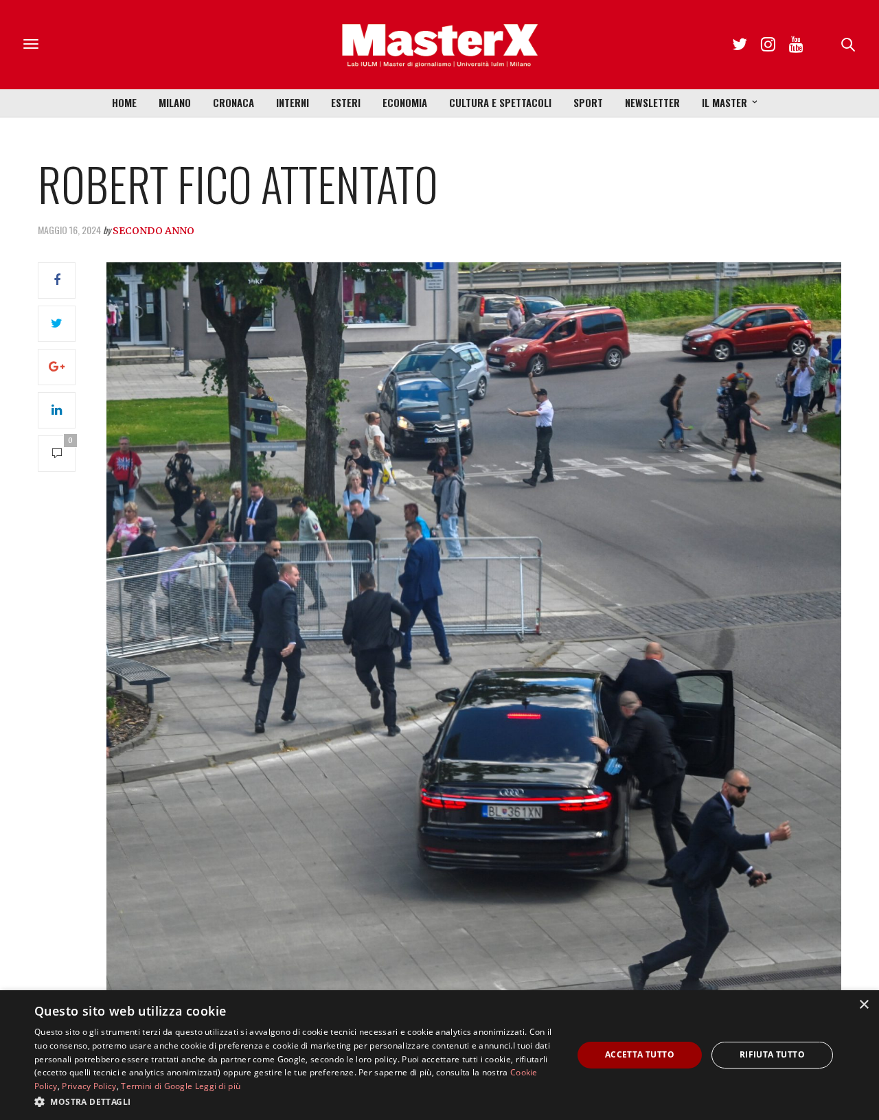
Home (124, 102)
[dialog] (439, 1055)
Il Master (724, 102)
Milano (175, 102)
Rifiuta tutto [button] (772, 1054)
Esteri (346, 102)
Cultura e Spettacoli (500, 102)
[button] (295, 1101)
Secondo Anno (153, 231)
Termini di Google (156, 1086)
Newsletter (652, 102)
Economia (405, 102)
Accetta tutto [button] (639, 1054)
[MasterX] (439, 45)
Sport (588, 102)
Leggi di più (218, 1086)
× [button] (863, 1005)
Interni (292, 102)
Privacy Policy (89, 1086)
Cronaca (233, 102)
